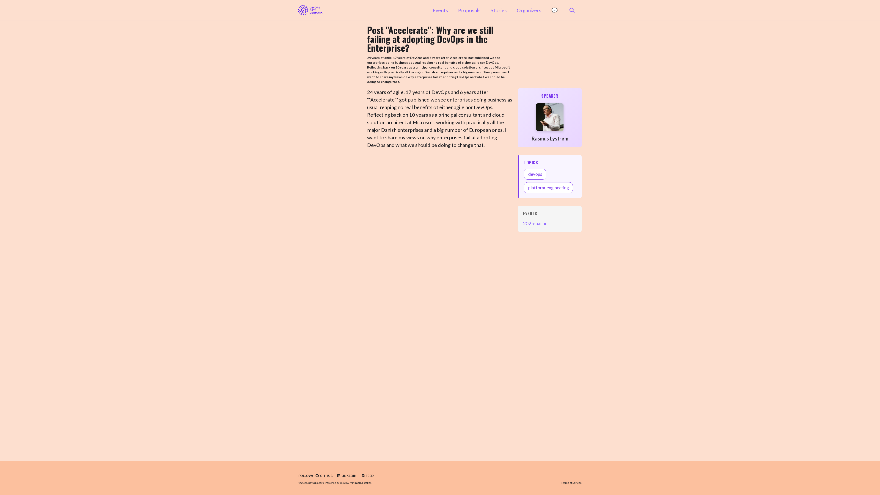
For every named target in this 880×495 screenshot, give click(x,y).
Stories (499, 10)
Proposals (469, 10)
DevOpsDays (316, 482)
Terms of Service (571, 482)
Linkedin (349, 476)
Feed (369, 476)
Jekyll (343, 482)
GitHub (326, 476)
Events (440, 10)
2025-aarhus (536, 223)
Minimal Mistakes (360, 482)
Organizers (529, 10)
